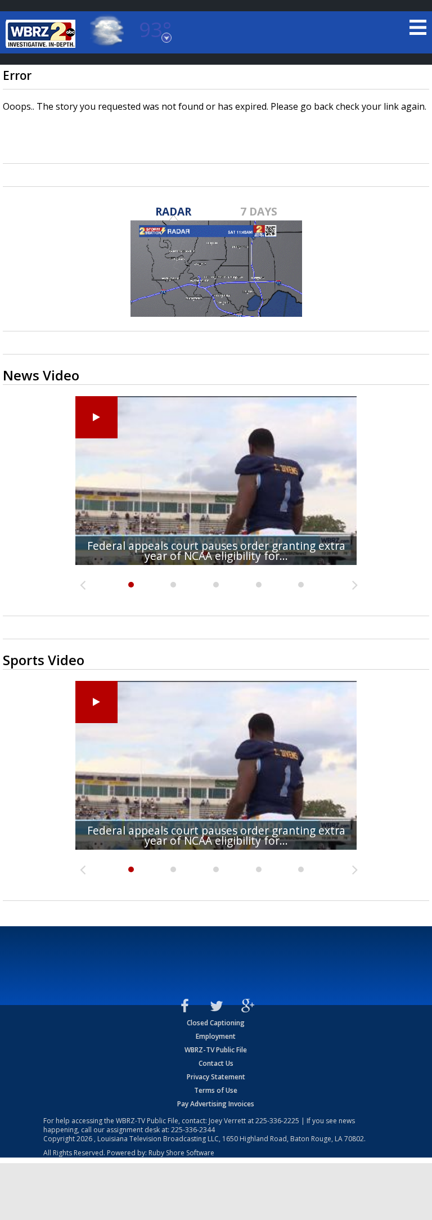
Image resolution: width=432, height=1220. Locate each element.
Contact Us (216, 1063)
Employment (216, 1036)
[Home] (42, 34)
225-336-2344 (193, 1129)
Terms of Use (215, 1090)
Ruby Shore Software (181, 1153)
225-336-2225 (277, 1120)
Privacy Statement (216, 1077)
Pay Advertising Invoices (215, 1104)
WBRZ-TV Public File (215, 1050)
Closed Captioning (216, 1023)
